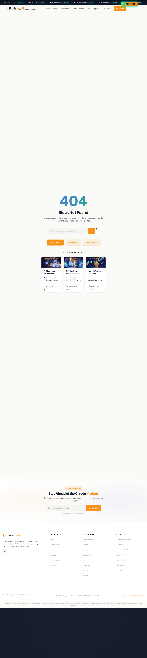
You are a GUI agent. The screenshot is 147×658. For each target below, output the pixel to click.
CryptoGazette (14, 595)
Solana (74, 8)
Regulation (97, 8)
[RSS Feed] (5, 551)
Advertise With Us (122, 550)
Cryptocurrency (88, 540)
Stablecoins (87, 565)
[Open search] (139, 8)
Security (86, 576)
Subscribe (93, 508)
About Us (53, 565)
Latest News (54, 545)
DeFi (88, 8)
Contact (52, 570)
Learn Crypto (54, 560)
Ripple (81, 8)
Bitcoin (55, 8)
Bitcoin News (73, 242)
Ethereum (65, 8)
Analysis (53, 555)
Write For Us (120, 555)
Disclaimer (120, 570)
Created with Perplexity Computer (133, 596)
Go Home (57, 242)
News (48, 8)
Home (52, 540)
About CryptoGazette (123, 540)
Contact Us (120, 545)
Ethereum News (91, 242)
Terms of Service (122, 565)
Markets (107, 8)
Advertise (130, 4)
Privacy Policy (121, 560)
